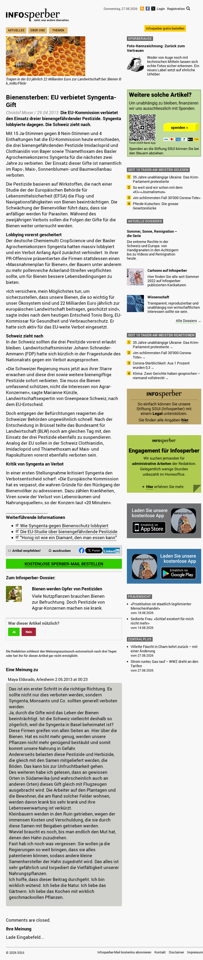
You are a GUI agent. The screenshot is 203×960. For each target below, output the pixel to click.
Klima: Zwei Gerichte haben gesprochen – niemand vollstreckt (166, 375)
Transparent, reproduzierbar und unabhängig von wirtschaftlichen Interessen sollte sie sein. (173, 307)
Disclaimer (176, 952)
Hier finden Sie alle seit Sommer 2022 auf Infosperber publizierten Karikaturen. (173, 280)
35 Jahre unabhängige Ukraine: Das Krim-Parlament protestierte (166, 179)
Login (161, 9)
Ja (14, 632)
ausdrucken (62, 550)
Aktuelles (16, 30)
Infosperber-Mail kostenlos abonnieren (124, 952)
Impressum (195, 952)
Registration (176, 9)
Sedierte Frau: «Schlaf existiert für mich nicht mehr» (162, 621)
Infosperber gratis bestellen (165, 28)
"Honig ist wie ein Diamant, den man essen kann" (68, 537)
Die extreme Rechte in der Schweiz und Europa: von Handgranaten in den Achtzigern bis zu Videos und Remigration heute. (152, 250)
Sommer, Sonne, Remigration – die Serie (152, 233)
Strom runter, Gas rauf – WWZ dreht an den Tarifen (164, 663)
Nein (29, 632)
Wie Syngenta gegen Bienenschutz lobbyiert (64, 525)
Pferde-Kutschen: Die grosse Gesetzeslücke (155, 205)
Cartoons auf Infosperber (167, 270)
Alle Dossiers (186, 320)
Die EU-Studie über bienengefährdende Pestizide (68, 531)
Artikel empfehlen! (26, 550)
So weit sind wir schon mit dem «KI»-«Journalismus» (158, 189)
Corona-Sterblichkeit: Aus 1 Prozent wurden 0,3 (161, 365)
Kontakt (160, 952)
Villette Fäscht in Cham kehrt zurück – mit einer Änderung (164, 648)
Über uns (37, 30)
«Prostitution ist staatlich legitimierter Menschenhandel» (161, 606)
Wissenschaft (158, 297)
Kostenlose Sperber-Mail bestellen (64, 564)
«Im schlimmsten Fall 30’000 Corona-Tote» (166, 197)
